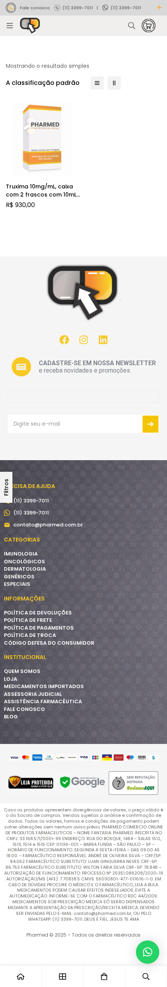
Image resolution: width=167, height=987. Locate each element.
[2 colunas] (114, 83)
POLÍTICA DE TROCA (30, 635)
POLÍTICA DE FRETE (28, 620)
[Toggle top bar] (159, 8)
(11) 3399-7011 (77, 8)
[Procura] (132, 25)
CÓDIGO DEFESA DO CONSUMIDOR (49, 643)
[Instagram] (83, 339)
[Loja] (63, 976)
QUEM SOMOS (22, 671)
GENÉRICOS (19, 576)
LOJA (10, 679)
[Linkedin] (103, 339)
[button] (147, 952)
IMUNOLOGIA (21, 553)
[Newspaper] (21, 366)
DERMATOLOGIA (25, 569)
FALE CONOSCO (24, 709)
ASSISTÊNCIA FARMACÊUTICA (43, 701)
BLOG (11, 716)
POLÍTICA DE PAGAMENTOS (39, 628)
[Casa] (21, 976)
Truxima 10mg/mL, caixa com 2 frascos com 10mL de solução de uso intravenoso (41, 199)
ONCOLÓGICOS (24, 561)
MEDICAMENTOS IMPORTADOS (44, 686)
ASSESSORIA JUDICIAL (33, 694)
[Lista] (97, 83)
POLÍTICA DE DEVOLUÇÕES (38, 612)
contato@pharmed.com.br (48, 524)
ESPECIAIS (17, 584)
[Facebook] (64, 339)
